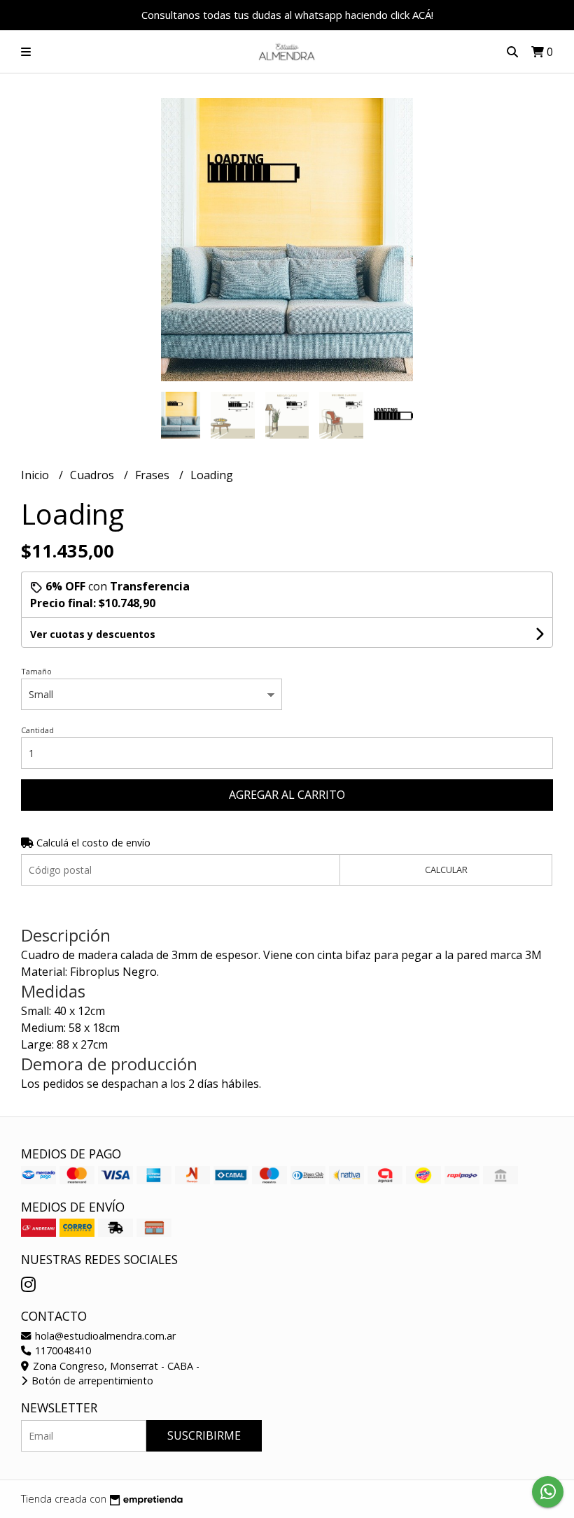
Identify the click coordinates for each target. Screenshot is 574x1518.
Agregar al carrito (287, 794)
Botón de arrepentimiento (91, 1380)
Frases (153, 475)
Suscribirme (204, 1435)
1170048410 (61, 1350)
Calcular (446, 869)
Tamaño (36, 671)
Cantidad (37, 730)
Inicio (36, 475)
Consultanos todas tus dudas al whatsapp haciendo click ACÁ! (287, 15)
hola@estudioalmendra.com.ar (104, 1335)
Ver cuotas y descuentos (92, 634)
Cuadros (93, 475)
